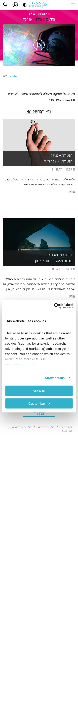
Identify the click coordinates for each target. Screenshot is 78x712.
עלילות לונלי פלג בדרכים (58, 255)
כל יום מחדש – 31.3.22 (39, 14)
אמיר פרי (27, 19)
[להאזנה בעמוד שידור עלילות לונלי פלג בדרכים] (39, 234)
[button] (73, 4)
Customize (36, 403)
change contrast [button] (24, 5)
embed (14, 76)
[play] (15, 4)
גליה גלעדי (49, 161)
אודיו (72, 192)
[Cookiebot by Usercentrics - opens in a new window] (55, 306)
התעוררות (67, 161)
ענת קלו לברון (42, 261)
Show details (55, 377)
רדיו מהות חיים (39, 5)
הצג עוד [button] (39, 414)
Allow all (39, 391)
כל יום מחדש (42, 19)
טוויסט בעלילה (64, 261)
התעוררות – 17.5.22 (61, 156)
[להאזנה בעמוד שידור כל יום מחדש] (39, 45)
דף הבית (66, 427)
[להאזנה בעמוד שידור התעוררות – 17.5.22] (39, 135)
